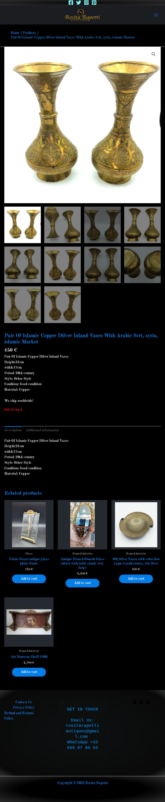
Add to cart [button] (29, 579)
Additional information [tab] (42, 430)
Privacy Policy (24, 707)
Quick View (28, 548)
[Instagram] (86, 2)
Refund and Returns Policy (19, 716)
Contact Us (23, 702)
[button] (153, 54)
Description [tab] (12, 430)
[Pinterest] (94, 2)
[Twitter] (78, 2)
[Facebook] (70, 2)
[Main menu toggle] (156, 15)
